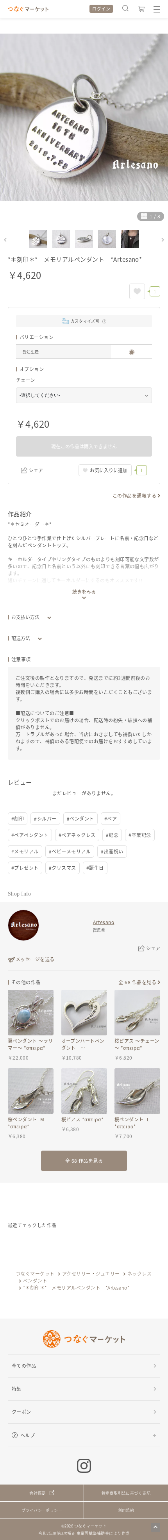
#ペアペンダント (29, 835)
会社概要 (37, 1493)
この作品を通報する (134, 495)
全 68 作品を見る (137, 982)
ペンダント (35, 1280)
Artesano (103, 922)
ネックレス (139, 1273)
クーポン (21, 1411)
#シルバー (45, 818)
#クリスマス (62, 867)
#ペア (110, 818)
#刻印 (17, 818)
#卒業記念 (140, 835)
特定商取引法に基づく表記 (126, 1493)
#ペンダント (80, 818)
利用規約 (126, 1510)
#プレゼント (25, 867)
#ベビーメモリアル (70, 851)
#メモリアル (25, 851)
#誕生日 (95, 867)
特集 (16, 1388)
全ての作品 (24, 1365)
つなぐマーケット (35, 1273)
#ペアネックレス (77, 835)
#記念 (112, 835)
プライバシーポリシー (42, 1510)
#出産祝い (112, 851)
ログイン (101, 8)
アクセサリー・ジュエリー (91, 1273)
